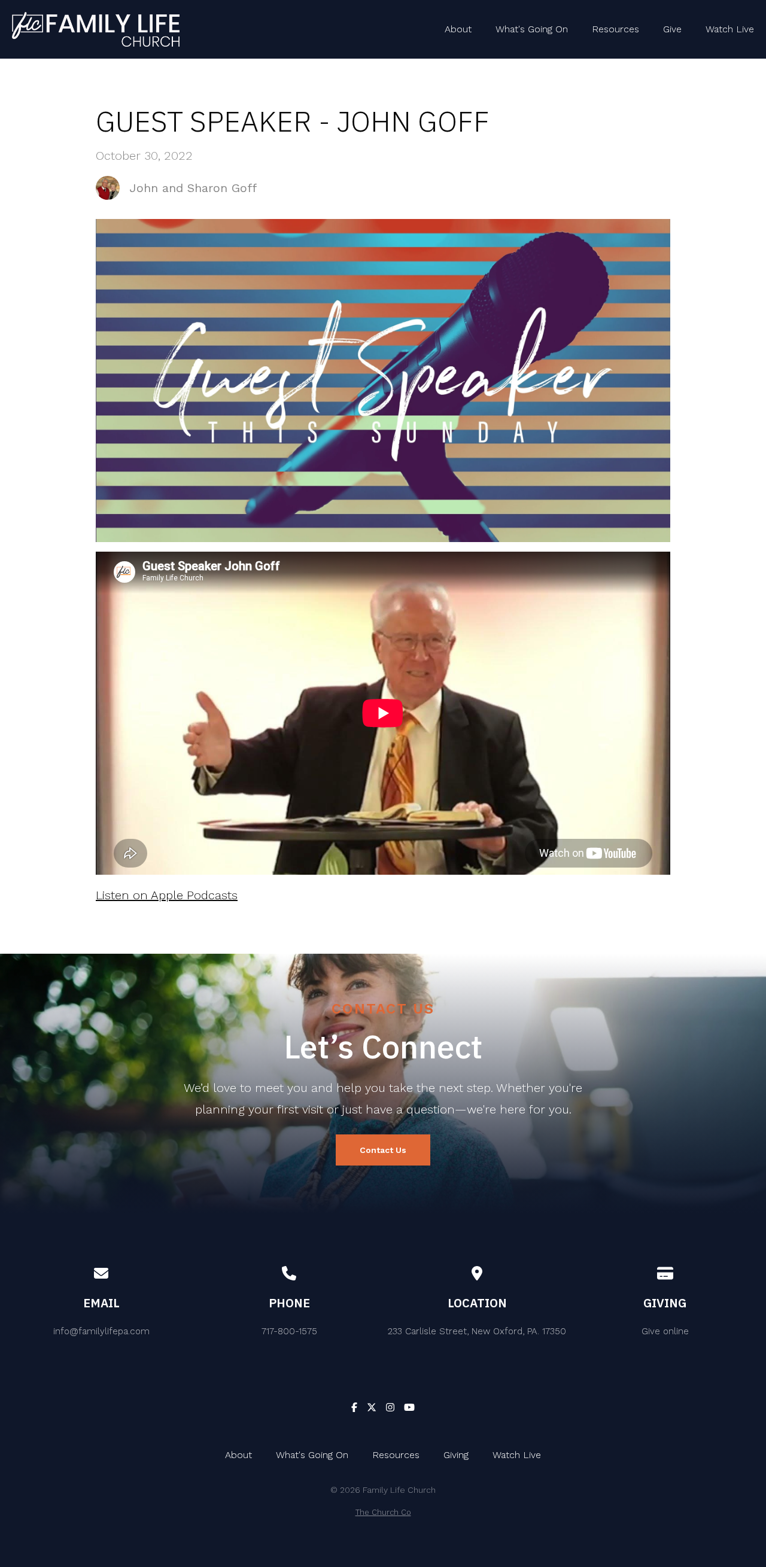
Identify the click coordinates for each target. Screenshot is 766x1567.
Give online (665, 1331)
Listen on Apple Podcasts (167, 895)
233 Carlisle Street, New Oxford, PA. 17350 (477, 1331)
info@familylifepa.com (101, 1331)
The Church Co (383, 1512)
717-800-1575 (289, 1331)
